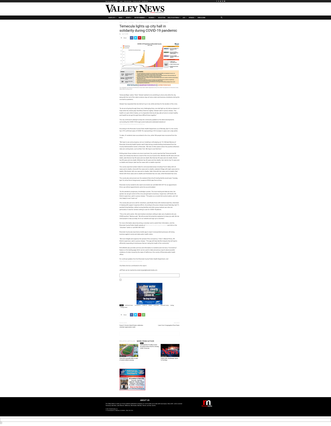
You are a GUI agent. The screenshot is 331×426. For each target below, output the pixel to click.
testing (172, 305)
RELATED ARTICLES (127, 341)
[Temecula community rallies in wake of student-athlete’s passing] (128, 350)
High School (122, 356)
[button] (222, 18)
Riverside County (165, 305)
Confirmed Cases (129, 305)
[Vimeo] (223, 1)
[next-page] (123, 363)
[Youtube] (224, 1)
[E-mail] (120, 280)
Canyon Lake (164, 356)
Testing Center (123, 307)
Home (120, 22)
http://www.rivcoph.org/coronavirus (156, 225)
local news (156, 305)
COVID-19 (144, 305)
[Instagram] (219, 1)
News (125, 22)
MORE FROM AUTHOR (145, 341)
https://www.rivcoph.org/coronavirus (130, 261)
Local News (131, 22)
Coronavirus (138, 305)
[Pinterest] (139, 38)
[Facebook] (217, 1)
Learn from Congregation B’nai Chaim (168, 325)
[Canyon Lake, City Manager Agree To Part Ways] (170, 350)
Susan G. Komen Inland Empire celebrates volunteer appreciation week (131, 326)
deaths (150, 305)
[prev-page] (120, 363)
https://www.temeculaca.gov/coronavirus (131, 124)
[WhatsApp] (143, 38)
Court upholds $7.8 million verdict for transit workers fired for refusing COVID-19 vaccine (149, 346)
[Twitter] (221, 1)
